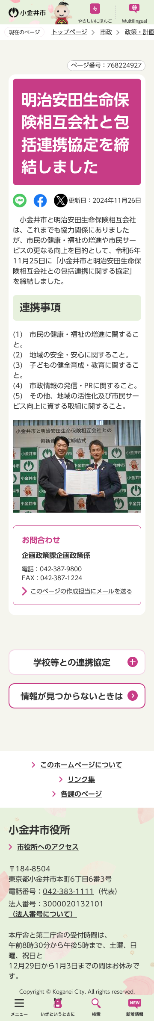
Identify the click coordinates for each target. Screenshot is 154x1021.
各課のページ (81, 794)
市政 (106, 32)
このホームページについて (81, 764)
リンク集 (81, 779)
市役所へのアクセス (48, 847)
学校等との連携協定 (71, 662)
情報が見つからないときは (72, 696)
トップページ (69, 32)
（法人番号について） (43, 914)
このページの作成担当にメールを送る (81, 591)
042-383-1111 (68, 891)
